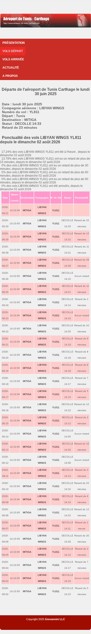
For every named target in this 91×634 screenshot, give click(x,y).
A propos (10, 76)
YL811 (55, 210)
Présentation (13, 43)
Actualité (10, 67)
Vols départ (12, 51)
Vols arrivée (13, 59)
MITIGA (27, 210)
